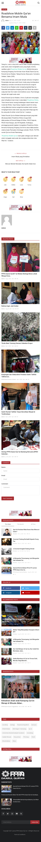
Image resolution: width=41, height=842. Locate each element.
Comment (4, 484)
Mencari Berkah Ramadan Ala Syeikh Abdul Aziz (20, 164)
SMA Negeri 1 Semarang (19, 729)
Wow (21, 197)
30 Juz (14, 741)
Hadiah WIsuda (6, 737)
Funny (29, 185)
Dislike (13, 185)
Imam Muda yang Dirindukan (21, 156)
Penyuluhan (17, 737)
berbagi (12, 725)
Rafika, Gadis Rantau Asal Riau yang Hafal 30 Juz (19, 701)
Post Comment (7, 498)
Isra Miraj (5, 725)
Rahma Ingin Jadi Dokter (9, 306)
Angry (5, 197)
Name (3, 467)
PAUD (33, 737)
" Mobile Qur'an (9, 136)
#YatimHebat (6, 729)
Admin (7, 20)
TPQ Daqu (26, 737)
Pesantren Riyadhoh (23, 725)
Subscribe (35, 822)
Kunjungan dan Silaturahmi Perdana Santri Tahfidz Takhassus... (18, 376)
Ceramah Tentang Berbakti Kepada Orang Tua (26, 540)
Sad (13, 197)
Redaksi (15, 533)
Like (5, 185)
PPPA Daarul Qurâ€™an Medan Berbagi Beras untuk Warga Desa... (19, 275)
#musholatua (6, 741)
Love (21, 185)
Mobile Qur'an (19, 69)
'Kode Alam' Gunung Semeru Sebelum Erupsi (17, 343)
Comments (5, 463)
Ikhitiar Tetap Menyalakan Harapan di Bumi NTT (26, 631)
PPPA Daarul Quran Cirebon (8, 379)
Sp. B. (30, 729)
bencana (33, 725)
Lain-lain (4, 9)
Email (3, 475)
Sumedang (30, 733)
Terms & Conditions (19, 834)
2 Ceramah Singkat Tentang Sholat (23, 549)
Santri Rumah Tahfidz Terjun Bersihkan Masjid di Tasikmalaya (18, 413)
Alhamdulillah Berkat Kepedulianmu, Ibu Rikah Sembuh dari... (26, 800)
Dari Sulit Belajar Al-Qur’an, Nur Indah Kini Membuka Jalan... (26, 650)
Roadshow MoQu (32, 100)
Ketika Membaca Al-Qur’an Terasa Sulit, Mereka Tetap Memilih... (25, 659)
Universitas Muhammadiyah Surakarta (13, 733)
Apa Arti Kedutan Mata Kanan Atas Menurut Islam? (26, 530)
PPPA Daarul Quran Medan (20, 572)
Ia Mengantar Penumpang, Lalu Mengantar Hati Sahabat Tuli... (26, 559)
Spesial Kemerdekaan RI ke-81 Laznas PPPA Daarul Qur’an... (25, 569)
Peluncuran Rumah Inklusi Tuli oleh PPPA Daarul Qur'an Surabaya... (20, 794)
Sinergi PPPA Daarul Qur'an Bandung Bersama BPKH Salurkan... (19, 453)
